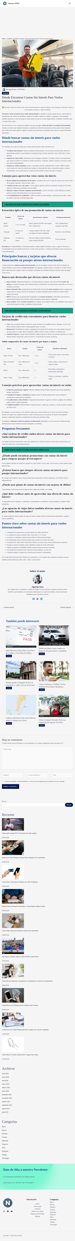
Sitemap (37, 1216)
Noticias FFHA (13, 3)
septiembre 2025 (7, 1105)
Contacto (37, 1209)
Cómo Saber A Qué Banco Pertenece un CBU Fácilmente (20, 882)
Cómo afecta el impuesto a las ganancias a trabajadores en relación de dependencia (27, 981)
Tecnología (5, 1158)
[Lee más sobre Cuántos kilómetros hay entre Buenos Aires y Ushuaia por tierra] (21, 705)
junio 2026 (5, 1073)
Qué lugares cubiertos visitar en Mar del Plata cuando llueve (20, 956)
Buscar (4, 801)
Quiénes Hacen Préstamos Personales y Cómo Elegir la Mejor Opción (23, 906)
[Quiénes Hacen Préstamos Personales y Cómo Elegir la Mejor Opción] (13, 896)
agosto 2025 (5, 1108)
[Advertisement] (37, 21)
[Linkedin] (41, 599)
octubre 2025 (6, 1101)
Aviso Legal (37, 1206)
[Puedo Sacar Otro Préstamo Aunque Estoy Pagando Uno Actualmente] (13, 847)
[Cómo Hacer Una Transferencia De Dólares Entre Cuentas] (13, 995)
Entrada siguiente (66, 607)
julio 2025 (5, 1112)
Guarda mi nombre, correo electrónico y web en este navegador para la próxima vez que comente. (35, 781)
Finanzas (4, 1133)
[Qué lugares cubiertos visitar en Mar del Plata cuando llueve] (13, 946)
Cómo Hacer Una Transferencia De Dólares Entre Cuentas (20, 1005)
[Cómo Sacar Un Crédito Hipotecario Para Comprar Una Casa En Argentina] (13, 1019)
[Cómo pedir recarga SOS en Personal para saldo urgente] (13, 824)
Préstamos (5, 1151)
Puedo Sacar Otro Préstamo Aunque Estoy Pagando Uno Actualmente (23, 857)
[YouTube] (11, 1211)
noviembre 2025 (7, 1098)
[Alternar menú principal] (70, 3)
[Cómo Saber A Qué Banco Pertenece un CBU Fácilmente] (13, 872)
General (9, 38)
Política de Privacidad (37, 1214)
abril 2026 (5, 1080)
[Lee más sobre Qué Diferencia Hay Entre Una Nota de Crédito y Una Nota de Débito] (21, 636)
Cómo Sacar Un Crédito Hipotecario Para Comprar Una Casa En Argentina (25, 1030)
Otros (3, 1148)
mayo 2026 (5, 1077)
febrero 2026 (6, 1087)
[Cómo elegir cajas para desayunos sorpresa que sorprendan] (13, 920)
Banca (4, 1126)
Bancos (4, 1130)
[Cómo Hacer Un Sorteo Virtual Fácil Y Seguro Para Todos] (13, 1044)
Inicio (3, 38)
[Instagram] (37, 599)
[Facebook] (34, 599)
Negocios (5, 1144)
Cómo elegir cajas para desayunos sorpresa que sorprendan (20, 931)
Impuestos (5, 1141)
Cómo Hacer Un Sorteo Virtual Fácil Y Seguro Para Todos (20, 1055)
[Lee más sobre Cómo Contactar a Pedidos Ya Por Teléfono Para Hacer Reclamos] (54, 671)
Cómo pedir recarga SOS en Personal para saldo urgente (19, 833)
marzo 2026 (5, 1084)
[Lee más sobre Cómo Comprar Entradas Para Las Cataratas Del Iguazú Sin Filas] (54, 706)
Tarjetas (4, 1155)
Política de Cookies (37, 1211)
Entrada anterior (8, 607)
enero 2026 (5, 1091)
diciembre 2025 (7, 1094)
